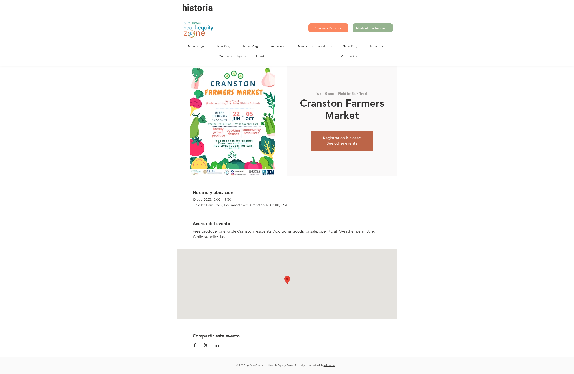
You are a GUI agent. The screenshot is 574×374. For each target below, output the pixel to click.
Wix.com (329, 365)
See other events (342, 143)
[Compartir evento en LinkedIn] (217, 345)
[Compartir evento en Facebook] (195, 345)
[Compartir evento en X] (206, 345)
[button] (279, 46)
